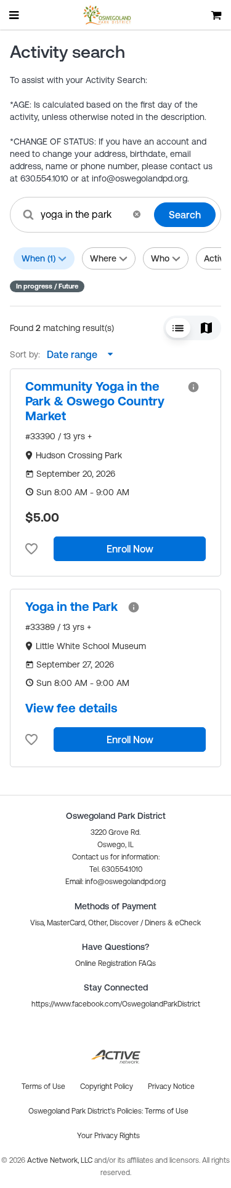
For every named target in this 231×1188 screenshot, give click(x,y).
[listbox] (77, 354)
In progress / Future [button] (47, 286)
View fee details (71, 708)
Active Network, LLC (60, 1160)
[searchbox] (82, 214)
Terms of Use (166, 1111)
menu (15, 15)
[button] (136, 214)
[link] (101, 401)
